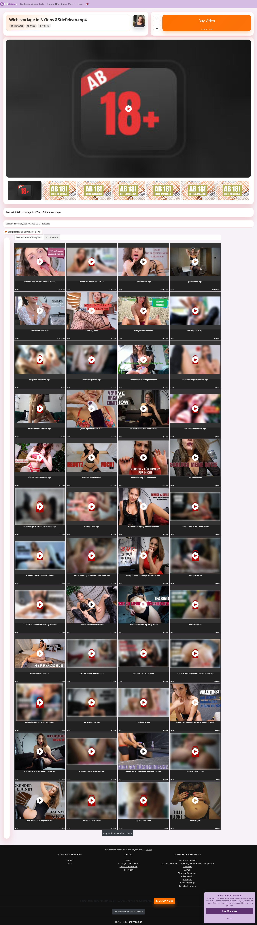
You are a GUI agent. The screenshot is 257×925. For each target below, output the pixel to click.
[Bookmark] (157, 27)
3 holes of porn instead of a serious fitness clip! (195, 673)
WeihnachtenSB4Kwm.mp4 (195, 429)
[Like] (157, 18)
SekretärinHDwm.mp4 (40, 330)
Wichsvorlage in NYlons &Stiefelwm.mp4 (39, 526)
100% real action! (143, 722)
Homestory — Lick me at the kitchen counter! (143, 771)
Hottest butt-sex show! (92, 820)
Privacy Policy (187, 876)
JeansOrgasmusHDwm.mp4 (92, 429)
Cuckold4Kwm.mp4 (143, 282)
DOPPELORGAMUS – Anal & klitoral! (40, 575)
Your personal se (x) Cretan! (143, 673)
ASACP (187, 870)
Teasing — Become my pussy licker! (143, 624)
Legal (128, 860)
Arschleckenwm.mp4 (195, 771)
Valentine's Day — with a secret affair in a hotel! (195, 722)
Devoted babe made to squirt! (91, 624)
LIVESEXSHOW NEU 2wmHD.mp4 (143, 429)
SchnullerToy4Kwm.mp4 (91, 380)
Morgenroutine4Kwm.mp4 (39, 380)
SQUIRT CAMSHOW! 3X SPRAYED (91, 771)
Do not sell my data (187, 886)
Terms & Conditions (187, 873)
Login (80, 4)
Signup (50, 4)
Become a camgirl (187, 860)
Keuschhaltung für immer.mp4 (143, 477)
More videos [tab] (52, 237)
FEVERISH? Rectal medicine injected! (39, 722)
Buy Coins (62, 4)
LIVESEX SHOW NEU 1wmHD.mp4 (195, 526)
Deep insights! (195, 820)
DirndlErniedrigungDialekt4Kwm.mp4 (143, 526)
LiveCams (25, 4)
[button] (88, 4)
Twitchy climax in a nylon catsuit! (39, 820)
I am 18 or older (229, 911)
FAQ (69, 863)
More (71, 4)
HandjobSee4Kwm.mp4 (143, 330)
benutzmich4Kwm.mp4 (91, 477)
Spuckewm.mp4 (195, 477)
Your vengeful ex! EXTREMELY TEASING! (39, 771)
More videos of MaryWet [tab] (28, 237)
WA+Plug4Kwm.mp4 (195, 330)
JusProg (148, 849)
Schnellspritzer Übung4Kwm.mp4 (143, 380)
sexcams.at (135, 922)
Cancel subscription (128, 866)
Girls (41, 4)
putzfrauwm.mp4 (195, 282)
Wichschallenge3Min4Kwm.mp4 (195, 380)
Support (69, 860)
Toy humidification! (143, 820)
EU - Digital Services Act (128, 863)
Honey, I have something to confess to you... (143, 575)
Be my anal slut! (195, 575)
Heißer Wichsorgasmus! (39, 673)
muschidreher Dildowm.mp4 (39, 429)
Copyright (128, 870)
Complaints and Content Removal (128, 911)
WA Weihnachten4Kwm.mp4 (39, 477)
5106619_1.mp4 (92, 330)
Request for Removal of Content (117, 833)
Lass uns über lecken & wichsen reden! (39, 282)
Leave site (229, 918)
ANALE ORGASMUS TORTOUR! (91, 282)
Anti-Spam (187, 879)
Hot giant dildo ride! (92, 722)
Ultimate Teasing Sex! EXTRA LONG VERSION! (91, 575)
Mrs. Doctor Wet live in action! (91, 673)
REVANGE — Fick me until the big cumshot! (39, 624)
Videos (34, 4)
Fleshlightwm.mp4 (91, 526)
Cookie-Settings (187, 882)
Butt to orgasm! (195, 624)
